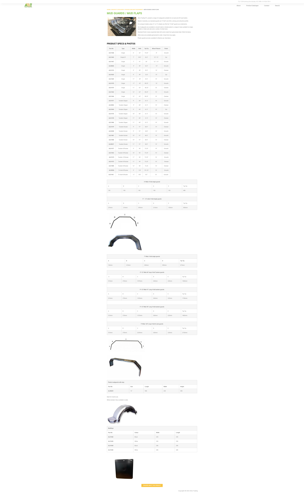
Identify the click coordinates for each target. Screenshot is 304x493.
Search (277, 5)
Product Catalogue (252, 5)
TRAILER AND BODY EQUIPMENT (134, 9)
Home (108, 9)
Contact (266, 5)
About (239, 5)
